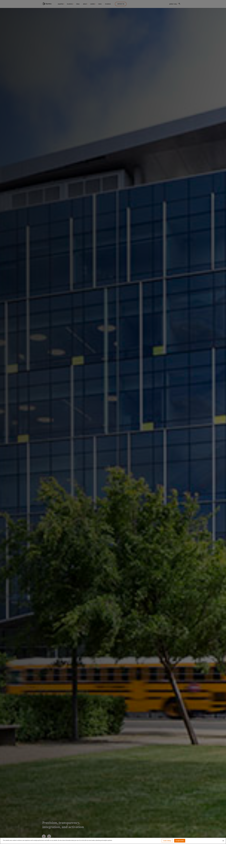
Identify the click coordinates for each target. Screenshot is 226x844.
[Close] (223, 841)
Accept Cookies (180, 840)
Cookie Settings (167, 840)
